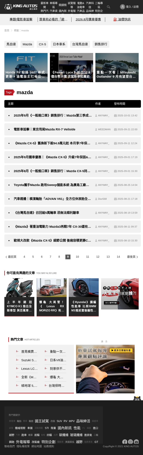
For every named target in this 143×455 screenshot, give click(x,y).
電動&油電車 (81, 5)
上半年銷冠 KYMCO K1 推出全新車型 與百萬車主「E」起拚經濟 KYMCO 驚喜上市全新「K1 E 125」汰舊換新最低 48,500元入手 (19, 307)
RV (65, 421)
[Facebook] (124, 441)
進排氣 (88, 434)
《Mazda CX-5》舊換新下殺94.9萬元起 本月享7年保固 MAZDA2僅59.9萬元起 (53, 143)
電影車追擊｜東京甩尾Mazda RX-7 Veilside (44, 129)
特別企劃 (99, 12)
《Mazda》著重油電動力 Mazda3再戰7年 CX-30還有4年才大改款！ (53, 226)
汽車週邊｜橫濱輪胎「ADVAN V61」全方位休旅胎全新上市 (53, 199)
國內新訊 (63, 12)
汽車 (18, 435)
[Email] (136, 441)
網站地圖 (36, 446)
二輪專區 (99, 5)
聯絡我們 (9, 446)
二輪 (96, 435)
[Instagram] (130, 441)
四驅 (49, 434)
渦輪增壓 (39, 428)
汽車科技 (90, 5)
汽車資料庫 (54, 12)
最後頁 (131, 256)
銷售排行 (101, 44)
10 (77, 256)
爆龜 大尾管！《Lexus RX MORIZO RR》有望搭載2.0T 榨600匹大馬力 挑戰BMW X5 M (51, 307)
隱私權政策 (23, 446)
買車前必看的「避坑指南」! (54, 19)
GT (96, 441)
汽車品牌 (81, 12)
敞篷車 (12, 421)
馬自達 (11, 44)
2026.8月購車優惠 (88, 19)
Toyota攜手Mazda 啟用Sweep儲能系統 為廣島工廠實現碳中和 (53, 185)
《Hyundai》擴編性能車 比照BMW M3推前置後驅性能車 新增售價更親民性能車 (83, 307)
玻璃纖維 (76, 435)
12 (97, 256)
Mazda (27, 44)
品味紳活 (90, 12)
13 (108, 256)
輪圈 (31, 421)
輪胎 (19, 421)
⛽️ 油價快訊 (122, 19)
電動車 (60, 442)
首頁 (6, 30)
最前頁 (12, 256)
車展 (30, 428)
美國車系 (69, 442)
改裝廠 (36, 441)
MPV (72, 421)
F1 (83, 428)
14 (118, 256)
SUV (59, 421)
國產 (89, 428)
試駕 (11, 428)
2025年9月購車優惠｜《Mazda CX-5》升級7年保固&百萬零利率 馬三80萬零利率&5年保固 (53, 157)
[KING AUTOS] (20, 7)
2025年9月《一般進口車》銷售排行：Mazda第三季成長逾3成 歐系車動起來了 (53, 115)
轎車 (30, 435)
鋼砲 (11, 441)
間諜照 (63, 4)
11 (87, 256)
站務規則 (49, 446)
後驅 (43, 435)
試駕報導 (72, 5)
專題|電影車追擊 (21, 19)
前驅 (37, 434)
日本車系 (59, 44)
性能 (77, 428)
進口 (95, 428)
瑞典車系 (88, 442)
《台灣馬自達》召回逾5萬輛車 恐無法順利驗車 (46, 212)
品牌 (56, 435)
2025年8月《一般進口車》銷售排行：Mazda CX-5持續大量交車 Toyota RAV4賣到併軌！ (53, 171)
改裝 (53, 421)
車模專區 (54, 5)
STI (47, 428)
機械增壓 (20, 428)
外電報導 (72, 12)
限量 (53, 428)
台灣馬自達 (80, 44)
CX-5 (42, 44)
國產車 (95, 421)
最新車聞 (44, 5)
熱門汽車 (44, 12)
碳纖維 (64, 435)
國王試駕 (42, 421)
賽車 (25, 421)
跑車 (24, 434)
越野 (11, 434)
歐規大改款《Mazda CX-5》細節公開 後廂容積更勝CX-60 (53, 240)
